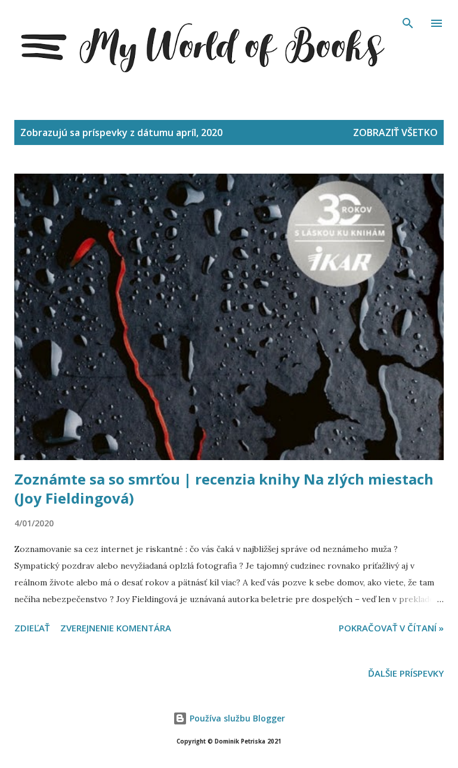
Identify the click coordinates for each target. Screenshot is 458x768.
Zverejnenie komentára (115, 628)
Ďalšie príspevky (406, 673)
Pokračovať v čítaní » (391, 628)
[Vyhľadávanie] (408, 21)
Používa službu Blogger (236, 718)
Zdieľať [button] (31, 628)
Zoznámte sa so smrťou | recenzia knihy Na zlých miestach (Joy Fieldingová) (224, 488)
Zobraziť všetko (395, 132)
